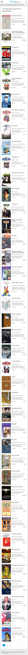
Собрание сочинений (17, 15)
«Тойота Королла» (16, 361)
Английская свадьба (17, 533)
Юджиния (14, 424)
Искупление (14, 125)
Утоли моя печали (16, 298)
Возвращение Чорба (17, 408)
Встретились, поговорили (18, 172)
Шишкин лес (15, 518)
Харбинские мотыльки (17, 486)
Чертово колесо (15, 345)
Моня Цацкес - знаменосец (18, 110)
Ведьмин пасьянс (16, 549)
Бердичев (14, 439)
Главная (2, 4)
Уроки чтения (15, 62)
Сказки (13, 376)
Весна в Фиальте (16, 94)
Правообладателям (6, 653)
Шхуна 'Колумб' (15, 455)
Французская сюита (16, 329)
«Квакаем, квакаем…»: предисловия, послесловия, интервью (18, 252)
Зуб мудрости (15, 157)
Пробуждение (15, 392)
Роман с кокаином (16, 314)
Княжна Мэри (15, 502)
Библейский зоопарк (17, 581)
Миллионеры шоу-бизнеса (18, 596)
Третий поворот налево (17, 282)
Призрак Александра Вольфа (17, 220)
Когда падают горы (16, 628)
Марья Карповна (16, 188)
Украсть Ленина (15, 612)
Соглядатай (14, 204)
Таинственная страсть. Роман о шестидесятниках (18, 32)
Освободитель (15, 47)
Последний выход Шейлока (18, 565)
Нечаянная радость (16, 141)
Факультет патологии (17, 267)
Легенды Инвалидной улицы (17, 79)
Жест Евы (14, 235)
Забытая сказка (16, 471)
